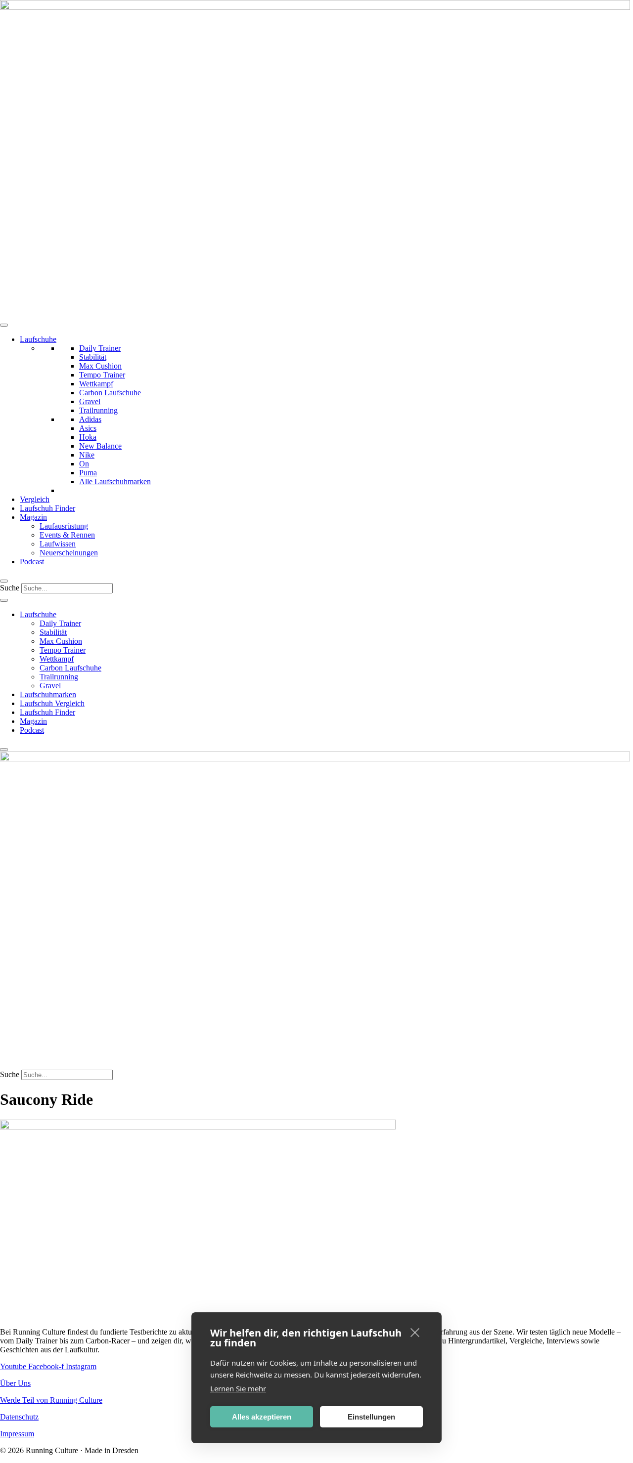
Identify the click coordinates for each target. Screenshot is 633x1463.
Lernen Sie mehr (238, 1388)
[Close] (4, 581)
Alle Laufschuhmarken (115, 481)
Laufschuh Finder (47, 508)
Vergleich (34, 499)
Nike (86, 455)
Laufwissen (58, 544)
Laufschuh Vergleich (52, 703)
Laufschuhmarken (48, 694)
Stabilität (92, 357)
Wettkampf (96, 383)
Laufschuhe (38, 339)
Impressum (17, 1433)
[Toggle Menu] (4, 325)
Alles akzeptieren (261, 1417)
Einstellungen (371, 1417)
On (84, 464)
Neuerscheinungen (69, 552)
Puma (88, 472)
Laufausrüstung (64, 526)
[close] (415, 1332)
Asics (87, 428)
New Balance (100, 446)
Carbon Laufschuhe (110, 392)
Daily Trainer (100, 348)
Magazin (33, 517)
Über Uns (15, 1383)
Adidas (90, 419)
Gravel (89, 401)
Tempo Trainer (102, 375)
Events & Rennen (67, 535)
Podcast (32, 561)
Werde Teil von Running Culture (51, 1400)
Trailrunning (98, 410)
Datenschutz (19, 1417)
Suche (9, 588)
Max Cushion (100, 366)
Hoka (87, 437)
